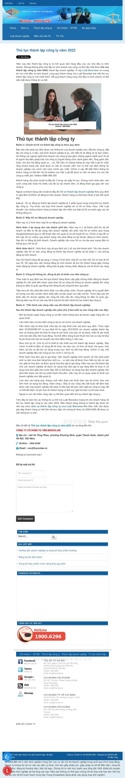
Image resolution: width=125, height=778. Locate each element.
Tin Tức (60, 36)
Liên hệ (21, 3)
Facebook (30, 661)
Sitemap (33, 3)
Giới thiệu (9, 3)
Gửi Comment (25, 518)
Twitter (28, 669)
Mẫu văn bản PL (42, 36)
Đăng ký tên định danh (30, 557)
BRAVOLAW (112, 754)
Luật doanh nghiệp (19, 36)
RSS (30, 685)
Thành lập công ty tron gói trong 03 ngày (29, 754)
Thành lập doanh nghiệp (74, 654)
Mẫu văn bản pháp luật (61, 659)
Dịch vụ (25, 27)
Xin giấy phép (89, 27)
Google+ (29, 677)
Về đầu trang (113, 757)
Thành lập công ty (43, 27)
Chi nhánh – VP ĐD (67, 27)
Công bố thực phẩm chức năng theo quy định (42, 563)
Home (13, 27)
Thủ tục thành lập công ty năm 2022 (46, 50)
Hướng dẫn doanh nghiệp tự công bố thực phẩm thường (48, 550)
